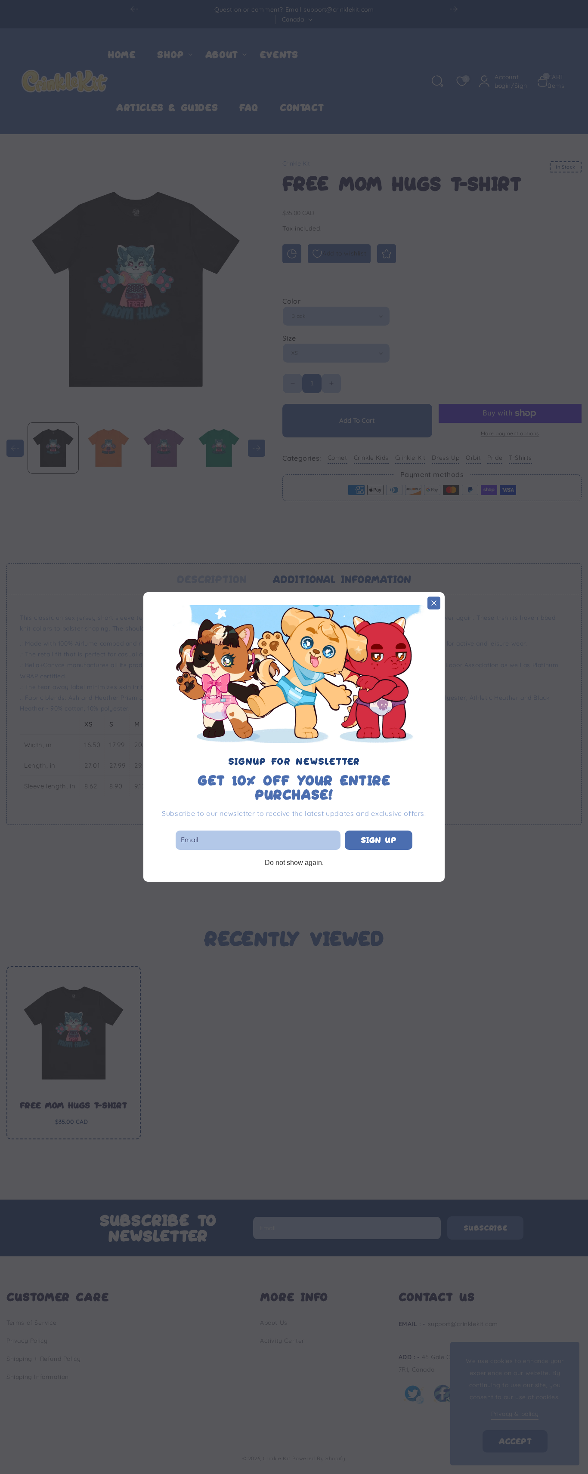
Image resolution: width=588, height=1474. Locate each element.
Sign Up (378, 840)
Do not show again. (294, 862)
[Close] (433, 603)
